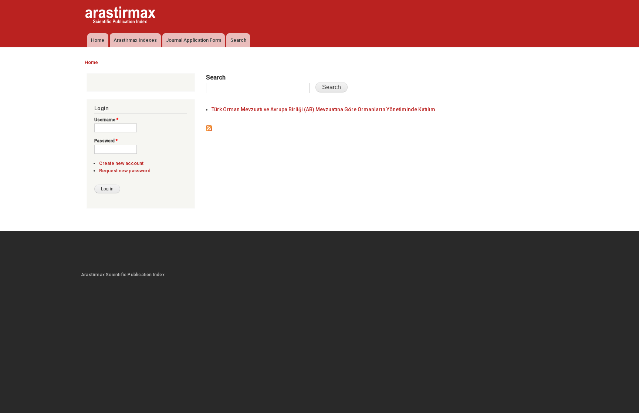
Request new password (125, 170)
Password (106, 140)
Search (238, 40)
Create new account (121, 163)
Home (97, 40)
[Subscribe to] (209, 126)
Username (106, 119)
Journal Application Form (193, 40)
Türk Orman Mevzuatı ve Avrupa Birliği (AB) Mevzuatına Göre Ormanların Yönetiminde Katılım (323, 109)
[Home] (121, 16)
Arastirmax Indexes (135, 40)
